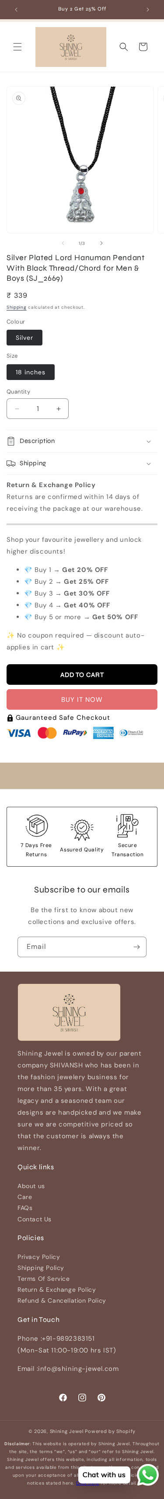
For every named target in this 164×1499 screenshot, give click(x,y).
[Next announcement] (147, 9)
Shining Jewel (67, 1431)
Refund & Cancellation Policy (61, 1300)
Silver (24, 338)
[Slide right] (101, 243)
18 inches (30, 372)
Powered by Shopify (110, 1431)
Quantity (18, 391)
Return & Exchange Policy (56, 1289)
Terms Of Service (43, 1279)
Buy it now (82, 699)
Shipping (17, 307)
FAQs (24, 1208)
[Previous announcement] (16, 9)
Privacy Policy (38, 1257)
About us (31, 1186)
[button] (17, 46)
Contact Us (34, 1219)
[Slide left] (63, 243)
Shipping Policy (40, 1268)
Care (24, 1197)
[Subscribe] (136, 947)
